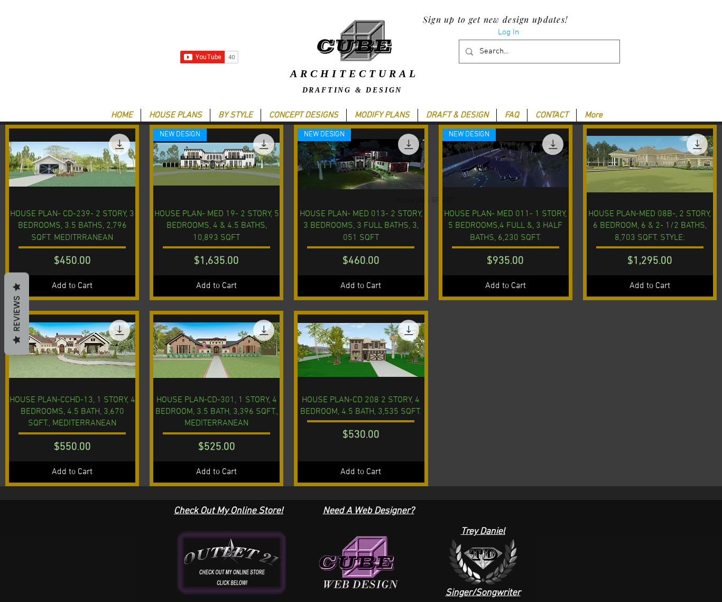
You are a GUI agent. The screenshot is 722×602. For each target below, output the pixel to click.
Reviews (17, 313)
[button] (235, 115)
